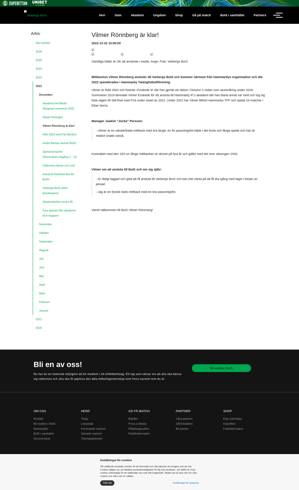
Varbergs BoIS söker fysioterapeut (55, 191)
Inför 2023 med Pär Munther (60, 134)
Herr (102, 15)
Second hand (42, 438)
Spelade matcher (91, 433)
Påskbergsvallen (138, 428)
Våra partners (184, 418)
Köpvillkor (229, 423)
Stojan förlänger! (53, 117)
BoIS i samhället (232, 15)
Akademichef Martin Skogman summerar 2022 (58, 106)
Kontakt (38, 418)
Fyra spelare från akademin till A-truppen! (59, 213)
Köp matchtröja (232, 418)
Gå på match (201, 15)
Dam (118, 15)
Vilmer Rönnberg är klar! (59, 125)
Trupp (84, 418)
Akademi (137, 15)
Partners (260, 15)
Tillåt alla (107, 483)
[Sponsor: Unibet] (39, 2)
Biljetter (133, 418)
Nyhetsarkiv (41, 428)
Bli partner (182, 428)
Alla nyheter (43, 42)
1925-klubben (184, 423)
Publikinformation (139, 433)
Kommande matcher (93, 428)
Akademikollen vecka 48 (58, 201)
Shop (179, 15)
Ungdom (159, 15)
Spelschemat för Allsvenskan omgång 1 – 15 (60, 154)
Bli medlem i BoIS (221, 368)
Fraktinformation (233, 428)
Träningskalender (91, 438)
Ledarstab (87, 423)
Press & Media (137, 423)
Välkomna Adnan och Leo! (59, 165)
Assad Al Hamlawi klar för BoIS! (58, 177)
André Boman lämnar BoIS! (59, 143)
